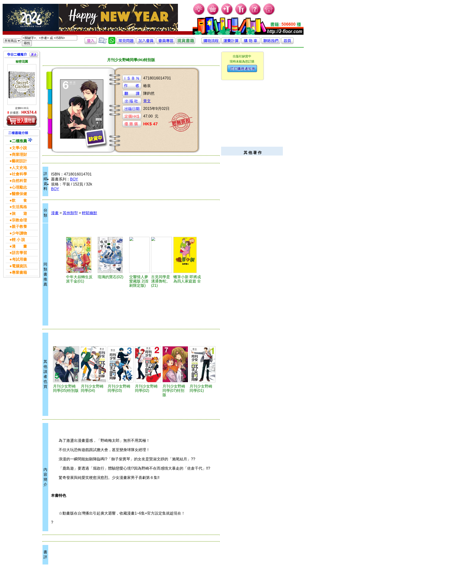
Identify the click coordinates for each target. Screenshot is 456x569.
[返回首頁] (287, 43)
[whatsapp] (111, 43)
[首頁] (269, 14)
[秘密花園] (21, 84)
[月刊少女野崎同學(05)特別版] (66, 364)
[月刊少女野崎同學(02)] (148, 364)
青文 (147, 101)
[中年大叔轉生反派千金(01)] (81, 255)
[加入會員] (227, 14)
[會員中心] (241, 14)
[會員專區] (165, 43)
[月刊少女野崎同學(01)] (202, 364)
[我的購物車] (213, 14)
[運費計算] (230, 43)
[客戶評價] (102, 43)
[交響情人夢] (139, 255)
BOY (74, 179)
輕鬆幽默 (89, 213)
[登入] (91, 43)
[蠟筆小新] (188, 255)
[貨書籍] (185, 43)
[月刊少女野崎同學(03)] (120, 364)
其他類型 (70, 213)
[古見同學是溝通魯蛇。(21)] (161, 255)
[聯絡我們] (270, 43)
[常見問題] (255, 14)
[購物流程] (210, 43)
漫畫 (55, 213)
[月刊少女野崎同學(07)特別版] (175, 364)
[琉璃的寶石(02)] (113, 255)
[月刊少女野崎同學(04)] (93, 364)
